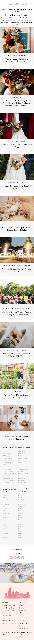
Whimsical (6, 504)
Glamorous (6, 513)
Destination (6, 520)
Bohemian (6, 515)
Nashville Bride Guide (8, 605)
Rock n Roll (6, 528)
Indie (19, 515)
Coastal (5, 531)
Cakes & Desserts (23, 451)
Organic (5, 517)
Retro (19, 495)
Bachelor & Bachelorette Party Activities (23, 458)
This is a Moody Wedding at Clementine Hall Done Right (16, 60)
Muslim (20, 535)
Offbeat (5, 537)
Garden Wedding (18, 307)
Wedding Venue (7, 458)
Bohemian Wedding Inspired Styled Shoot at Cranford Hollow (16, 228)
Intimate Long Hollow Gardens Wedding (16, 396)
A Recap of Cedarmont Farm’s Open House (16, 270)
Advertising (22, 610)
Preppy (20, 537)
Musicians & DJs (8, 478)
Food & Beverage (7, 9)
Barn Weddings (11, 141)
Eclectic (5, 540)
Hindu (20, 520)
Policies (21, 613)
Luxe (4, 535)
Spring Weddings (15, 308)
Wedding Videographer (9, 473)
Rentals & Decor (8, 476)
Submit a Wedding (7, 623)
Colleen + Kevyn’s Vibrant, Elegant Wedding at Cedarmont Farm (16, 313)
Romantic (6, 500)
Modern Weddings (12, 55)
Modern (5, 495)
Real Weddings (22, 55)
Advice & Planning (9, 433)
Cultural (20, 497)
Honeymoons (22, 478)
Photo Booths (22, 453)
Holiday (20, 508)
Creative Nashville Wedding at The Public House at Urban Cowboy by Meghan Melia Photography (16, 103)
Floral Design (7, 469)
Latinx (20, 528)
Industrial (21, 500)
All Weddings (25, 490)
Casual (5, 522)
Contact (21, 608)
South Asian (21, 522)
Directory (27, 447)
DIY (4, 524)
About (21, 605)
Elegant (5, 502)
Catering (16, 9)
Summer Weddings (12, 350)
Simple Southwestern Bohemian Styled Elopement (16, 437)
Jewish (20, 524)
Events (14, 265)
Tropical (20, 506)
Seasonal (5, 533)
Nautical (20, 513)
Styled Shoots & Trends (16, 224)
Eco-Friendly (21, 504)
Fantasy (20, 502)
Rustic (5, 506)
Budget (5, 526)
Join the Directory (24, 628)
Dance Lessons (22, 482)
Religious (20, 531)
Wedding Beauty (7, 456)
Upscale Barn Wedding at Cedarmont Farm (16, 145)
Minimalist (6, 511)
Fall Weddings (12, 182)
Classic (5, 497)
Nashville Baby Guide (8, 608)
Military (20, 517)
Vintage (5, 508)
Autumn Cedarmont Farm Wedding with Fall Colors (16, 187)
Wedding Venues (25, 308)
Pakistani (20, 533)
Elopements (21, 480)
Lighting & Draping (23, 467)
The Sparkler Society (8, 610)
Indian (20, 511)
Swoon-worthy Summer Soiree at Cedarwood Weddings (16, 355)
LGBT (20, 526)
